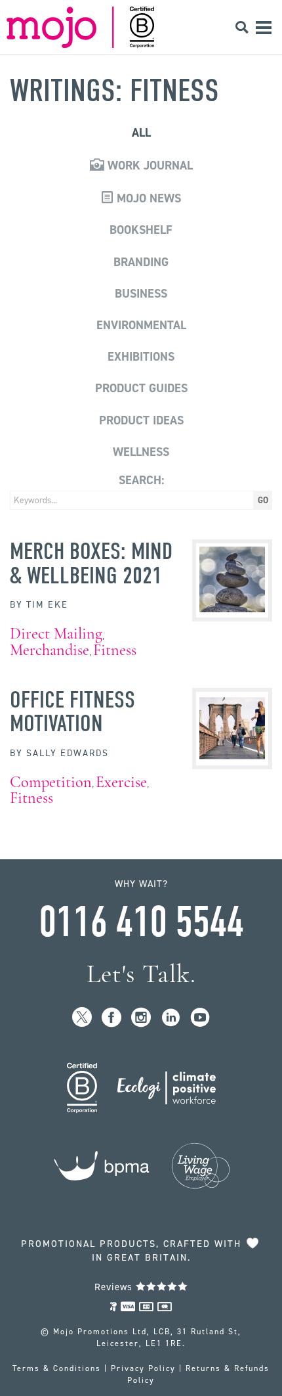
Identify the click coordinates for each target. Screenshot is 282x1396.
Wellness (141, 452)
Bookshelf (141, 230)
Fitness (114, 650)
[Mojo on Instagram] (141, 1018)
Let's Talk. (141, 974)
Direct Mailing (56, 633)
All (141, 133)
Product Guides (141, 388)
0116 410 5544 (141, 922)
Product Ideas (141, 420)
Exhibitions (141, 357)
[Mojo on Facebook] (112, 1018)
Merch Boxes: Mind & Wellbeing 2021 (91, 563)
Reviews (115, 1287)
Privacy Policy (143, 1368)
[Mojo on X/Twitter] (82, 1018)
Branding (141, 262)
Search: (141, 480)
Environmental (141, 325)
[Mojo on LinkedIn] (171, 1018)
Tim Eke (47, 604)
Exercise (121, 782)
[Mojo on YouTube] (200, 1018)
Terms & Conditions (56, 1368)
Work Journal (148, 165)
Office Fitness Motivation (72, 711)
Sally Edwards (67, 753)
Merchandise (49, 650)
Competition (51, 782)
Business (141, 294)
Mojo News (147, 198)
